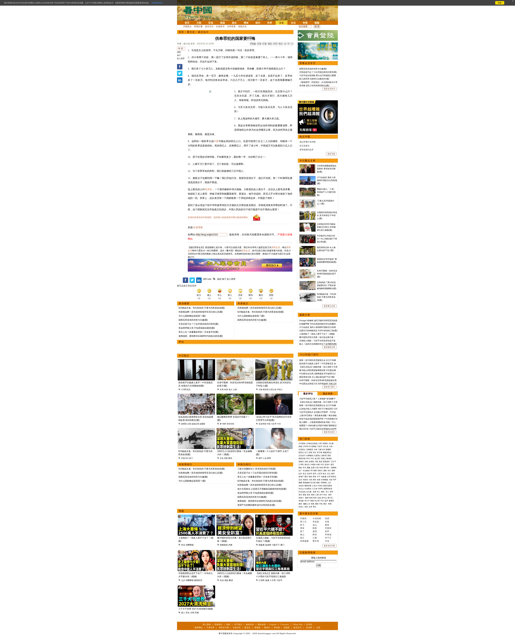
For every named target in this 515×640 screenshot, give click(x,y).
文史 (281, 22)
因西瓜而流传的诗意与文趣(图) (193, 320)
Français (284, 624)
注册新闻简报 (307, 552)
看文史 (191, 32)
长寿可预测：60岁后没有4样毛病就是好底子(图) (327, 274)
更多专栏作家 (329, 546)
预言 (325, 504)
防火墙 (313, 483)
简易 (327, 518)
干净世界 (210, 627)
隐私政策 (262, 624)
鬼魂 (267, 580)
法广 (300, 471)
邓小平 (307, 501)
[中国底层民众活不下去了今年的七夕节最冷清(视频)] (196, 551)
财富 (314, 477)
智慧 (312, 504)
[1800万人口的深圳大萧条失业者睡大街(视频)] (235, 429)
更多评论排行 (329, 432)
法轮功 (301, 486)
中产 (318, 477)
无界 (318, 627)
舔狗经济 (198, 580)
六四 (330, 446)
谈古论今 (209, 26)
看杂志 (247, 627)
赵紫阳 (202, 424)
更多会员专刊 (329, 89)
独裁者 (262, 545)
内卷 (230, 545)
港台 (234, 22)
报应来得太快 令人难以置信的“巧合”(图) (317, 377)
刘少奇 (317, 501)
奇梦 (224, 424)
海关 (300, 495)
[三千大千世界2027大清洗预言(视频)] (196, 587)
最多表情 (327, 393)
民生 (325, 495)
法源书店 (237, 627)
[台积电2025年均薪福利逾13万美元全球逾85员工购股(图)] (307, 224)
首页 (187, 22)
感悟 (317, 504)
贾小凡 (303, 522)
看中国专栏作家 (308, 513)
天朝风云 (187, 26)
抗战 (319, 498)
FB (311, 471)
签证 (308, 495)
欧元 (324, 474)
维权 (318, 483)
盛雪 (315, 531)
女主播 (309, 492)
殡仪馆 (265, 389)
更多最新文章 (329, 347)
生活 (293, 22)
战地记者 (195, 424)
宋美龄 (301, 501)
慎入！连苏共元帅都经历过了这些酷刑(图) (318, 344)
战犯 (179, 52)
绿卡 (321, 495)
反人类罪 (181, 58)
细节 (260, 458)
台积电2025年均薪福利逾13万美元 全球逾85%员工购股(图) (326, 227)
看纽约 (267, 627)
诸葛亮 (331, 501)
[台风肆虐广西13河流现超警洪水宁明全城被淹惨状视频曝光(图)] (307, 282)
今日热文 (184, 355)
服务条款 (250, 624)
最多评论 (308, 393)
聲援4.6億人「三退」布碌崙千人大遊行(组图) (326, 192)
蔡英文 (333, 477)
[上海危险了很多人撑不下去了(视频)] (196, 516)
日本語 (309, 624)
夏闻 (327, 525)
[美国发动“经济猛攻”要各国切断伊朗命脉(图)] (307, 259)
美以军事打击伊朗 (307, 142)
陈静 (315, 528)
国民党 (324, 456)
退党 (329, 456)
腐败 (308, 468)
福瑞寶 (287, 627)
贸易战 (314, 446)
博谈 (246, 22)
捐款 (228, 624)
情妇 (300, 468)
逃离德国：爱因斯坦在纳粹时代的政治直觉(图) (201, 336)
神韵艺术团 (224, 627)
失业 (222, 458)
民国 (311, 498)
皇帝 (326, 501)
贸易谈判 (326, 462)
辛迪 (327, 541)
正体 (259, 44)
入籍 (317, 495)
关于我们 (238, 624)
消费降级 (190, 545)
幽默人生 (306, 504)
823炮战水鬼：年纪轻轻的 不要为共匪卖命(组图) (202, 308)
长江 (306, 452)
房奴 (226, 458)
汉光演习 (302, 456)
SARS (320, 489)
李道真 (316, 522)
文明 (192, 612)
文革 (310, 507)
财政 (310, 477)
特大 (281, 44)
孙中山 (324, 498)
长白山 (301, 489)
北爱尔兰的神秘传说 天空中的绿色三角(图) (318, 330)
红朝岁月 (220, 26)
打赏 (264, 44)
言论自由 (302, 492)
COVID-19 (307, 446)
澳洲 (306, 498)
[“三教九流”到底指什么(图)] (307, 201)
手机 (321, 504)
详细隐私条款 (157, 3)
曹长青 (316, 541)
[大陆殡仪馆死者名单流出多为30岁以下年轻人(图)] (274, 361)
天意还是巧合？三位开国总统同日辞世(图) (198, 324)
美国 (222, 22)
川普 (320, 443)
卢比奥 (331, 443)
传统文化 (242, 26)
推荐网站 (199, 627)
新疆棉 (328, 449)
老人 (230, 389)
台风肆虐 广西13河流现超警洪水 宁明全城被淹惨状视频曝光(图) (326, 285)
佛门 (282, 545)
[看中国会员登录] (318, 35)
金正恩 (317, 458)
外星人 (301, 507)
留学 (331, 492)
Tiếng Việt (297, 624)
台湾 (328, 477)
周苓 (302, 528)
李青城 (328, 534)
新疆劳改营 (327, 489)
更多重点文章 (329, 306)
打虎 (317, 468)
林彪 (312, 501)
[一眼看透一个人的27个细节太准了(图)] (274, 429)
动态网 (309, 627)
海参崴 (323, 477)
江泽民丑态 (185, 389)
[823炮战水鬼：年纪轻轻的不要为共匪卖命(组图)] (196, 429)
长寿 (222, 389)
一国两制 (332, 468)
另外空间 (230, 424)
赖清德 (329, 458)
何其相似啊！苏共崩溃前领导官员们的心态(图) (201, 312)
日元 (328, 474)
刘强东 (305, 480)
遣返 (304, 495)
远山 (315, 525)
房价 (314, 480)
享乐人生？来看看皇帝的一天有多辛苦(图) (198, 332)
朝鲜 (315, 471)
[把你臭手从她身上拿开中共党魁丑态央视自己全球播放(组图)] (196, 361)
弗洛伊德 (302, 458)
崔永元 (307, 465)
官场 (210, 22)
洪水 (188, 612)
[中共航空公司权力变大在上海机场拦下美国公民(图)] (307, 236)
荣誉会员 (275, 247)
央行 (329, 471)
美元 (304, 474)
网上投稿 (207, 624)
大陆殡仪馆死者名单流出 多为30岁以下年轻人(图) (327, 215)
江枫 (315, 538)
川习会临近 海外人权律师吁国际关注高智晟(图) (327, 180)
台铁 (315, 449)
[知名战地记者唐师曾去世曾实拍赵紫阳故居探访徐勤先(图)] (196, 395)
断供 (230, 458)
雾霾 (300, 483)
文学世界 (231, 26)
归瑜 (327, 522)
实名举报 (262, 424)
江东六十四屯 (317, 486)
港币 (333, 474)
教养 (269, 458)
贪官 (332, 465)
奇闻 (305, 22)
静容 (315, 534)
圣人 (183, 612)
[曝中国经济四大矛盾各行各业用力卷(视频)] (235, 516)
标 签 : (181, 48)
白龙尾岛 (307, 489)
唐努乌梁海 (327, 486)
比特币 (309, 474)
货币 (314, 474)
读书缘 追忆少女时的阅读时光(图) (314, 85)
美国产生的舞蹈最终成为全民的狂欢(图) (256, 505)
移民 (322, 492)
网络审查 (307, 486)
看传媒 (277, 627)
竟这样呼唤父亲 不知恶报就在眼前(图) (197, 328)
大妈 (310, 480)
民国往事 (198, 26)
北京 (300, 480)
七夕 (183, 580)
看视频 (257, 627)
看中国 (199, 12)
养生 (314, 507)
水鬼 (183, 458)
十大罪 (273, 580)
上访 (329, 483)
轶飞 (302, 525)
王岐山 (323, 458)
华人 (318, 492)
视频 (316, 22)
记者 (189, 424)
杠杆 (300, 474)
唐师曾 (184, 424)
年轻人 (280, 389)
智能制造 (224, 545)
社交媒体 (306, 471)
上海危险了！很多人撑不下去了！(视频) (317, 334)
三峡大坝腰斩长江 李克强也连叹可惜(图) (256, 469)
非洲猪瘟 (324, 480)
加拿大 (320, 471)
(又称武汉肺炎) (312, 443)
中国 (216, 141)
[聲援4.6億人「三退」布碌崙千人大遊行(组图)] (307, 189)
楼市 (306, 477)
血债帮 (268, 545)
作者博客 (198, 227)
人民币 (319, 474)
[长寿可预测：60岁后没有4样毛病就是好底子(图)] (235, 361)
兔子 (179, 55)
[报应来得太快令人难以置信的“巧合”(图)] (307, 247)
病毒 (300, 446)
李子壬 (328, 538)
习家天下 (276, 545)
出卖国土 (302, 449)
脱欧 (325, 471)
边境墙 (311, 462)
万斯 (316, 462)
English (273, 624)
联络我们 (219, 624)
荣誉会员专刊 (307, 63)
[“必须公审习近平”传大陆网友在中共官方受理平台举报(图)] (274, 395)
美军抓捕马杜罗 (306, 149)
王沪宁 (333, 462)
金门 (191, 458)
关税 (306, 462)
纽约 (257, 22)
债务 (333, 471)
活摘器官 (309, 449)
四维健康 (304, 541)
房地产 (301, 477)
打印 (275, 44)
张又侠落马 (304, 146)
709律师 (323, 483)
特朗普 (325, 443)
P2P (334, 480)
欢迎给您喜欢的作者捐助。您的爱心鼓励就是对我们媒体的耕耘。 (219, 217)
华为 (304, 468)
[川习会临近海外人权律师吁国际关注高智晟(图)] (307, 177)
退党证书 (297, 627)
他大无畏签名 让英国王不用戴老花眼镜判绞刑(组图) (261, 489)
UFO (308, 458)
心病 (235, 389)
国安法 (301, 452)
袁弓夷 (319, 452)
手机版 (253, 44)
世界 (269, 22)
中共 (279, 424)
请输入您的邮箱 (318, 558)
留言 (270, 44)
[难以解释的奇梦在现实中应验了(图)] (235, 395)
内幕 (318, 465)
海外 (330, 495)
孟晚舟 (301, 462)
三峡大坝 (321, 449)
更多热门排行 (329, 387)
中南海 (313, 465)
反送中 (327, 465)
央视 (314, 492)
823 (187, 458)
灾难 (197, 612)
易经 (301, 504)
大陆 (198, 22)
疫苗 (310, 452)
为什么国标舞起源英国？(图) (192, 316)
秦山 (302, 534)
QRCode (207, 279)
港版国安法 (327, 452)
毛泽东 (208, 189)
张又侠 (325, 446)
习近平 (274, 424)
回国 (312, 495)
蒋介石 (330, 498)
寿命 (306, 507)
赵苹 (327, 531)
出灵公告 (273, 389)
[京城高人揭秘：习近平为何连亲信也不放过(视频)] (274, 516)
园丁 (302, 531)
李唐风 (328, 528)
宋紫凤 (303, 518)
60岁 (226, 389)
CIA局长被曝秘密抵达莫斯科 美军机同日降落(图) (326, 169)
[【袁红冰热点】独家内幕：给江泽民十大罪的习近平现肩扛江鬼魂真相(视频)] (274, 551)
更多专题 (331, 154)
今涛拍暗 (317, 518)
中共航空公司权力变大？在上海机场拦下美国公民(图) (327, 239)
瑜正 (302, 538)
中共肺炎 (302, 443)
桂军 (315, 498)
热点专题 (304, 136)
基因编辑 (306, 483)
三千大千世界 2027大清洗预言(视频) (195, 609)
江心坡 (314, 489)
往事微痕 (309, 456)
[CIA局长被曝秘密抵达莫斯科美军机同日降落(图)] (307, 166)
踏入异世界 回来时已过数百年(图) (314, 79)
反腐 (312, 468)
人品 (265, 458)
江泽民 (262, 580)
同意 (500, 3)
